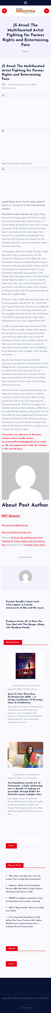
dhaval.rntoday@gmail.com (15, 525)
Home (25, 51)
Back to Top (27, 1008)
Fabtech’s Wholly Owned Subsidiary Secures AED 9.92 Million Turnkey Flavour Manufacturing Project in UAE (24, 889)
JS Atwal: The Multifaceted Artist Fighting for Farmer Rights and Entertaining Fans (23, 541)
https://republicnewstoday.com (16, 532)
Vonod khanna (19, 686)
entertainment (26, 557)
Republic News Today (34, 545)
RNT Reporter (11, 516)
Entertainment (15, 85)
